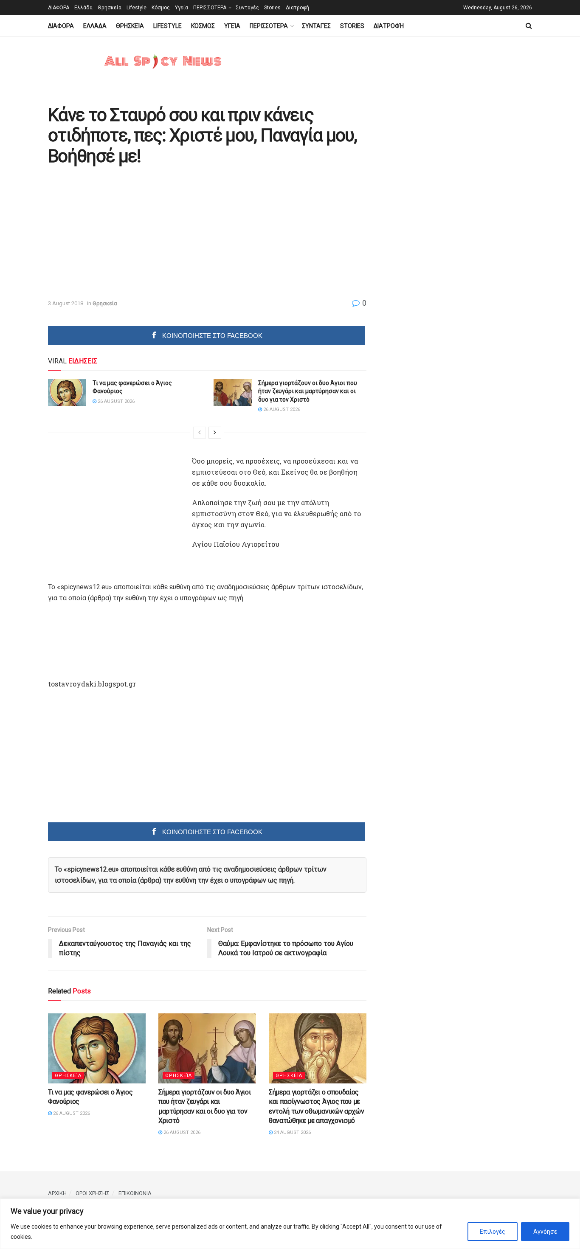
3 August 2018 (65, 303)
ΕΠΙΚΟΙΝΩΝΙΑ (135, 1193)
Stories (272, 8)
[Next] (214, 433)
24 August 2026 (292, 1132)
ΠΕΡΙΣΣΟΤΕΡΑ (209, 8)
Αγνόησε (545, 1231)
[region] (290, 1223)
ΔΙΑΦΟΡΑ (58, 8)
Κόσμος (161, 8)
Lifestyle (136, 8)
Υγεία (181, 8)
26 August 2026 (115, 401)
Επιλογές (492, 1231)
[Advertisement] (119, 233)
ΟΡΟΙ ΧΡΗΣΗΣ (93, 1193)
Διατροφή (297, 8)
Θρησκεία (109, 8)
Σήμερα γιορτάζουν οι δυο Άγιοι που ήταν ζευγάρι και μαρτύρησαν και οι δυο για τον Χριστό (307, 391)
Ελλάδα (83, 8)
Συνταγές (247, 8)
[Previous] (199, 433)
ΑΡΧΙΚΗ (57, 1193)
